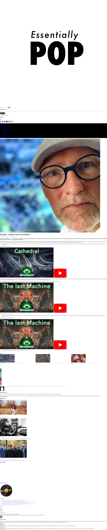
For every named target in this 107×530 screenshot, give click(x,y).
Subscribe (2, 113)
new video (40, 386)
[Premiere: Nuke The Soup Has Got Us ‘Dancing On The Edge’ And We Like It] (13, 457)
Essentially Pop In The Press (6, 131)
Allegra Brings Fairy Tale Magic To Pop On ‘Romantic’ (10, 504)
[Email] (0, 376)
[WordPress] (0, 380)
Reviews (12, 386)
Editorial (4, 127)
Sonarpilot (10, 238)
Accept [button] (39, 515)
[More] (1, 385)
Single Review (48, 386)
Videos (3, 136)
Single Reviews (15, 386)
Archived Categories (6, 128)
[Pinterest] (0, 383)
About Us (3, 125)
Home (3, 126)
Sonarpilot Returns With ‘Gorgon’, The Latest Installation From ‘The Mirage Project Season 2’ (12, 362)
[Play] (60, 273)
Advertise (1, 509)
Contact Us (3, 123)
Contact (1, 506)
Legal (2, 124)
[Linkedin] (0, 372)
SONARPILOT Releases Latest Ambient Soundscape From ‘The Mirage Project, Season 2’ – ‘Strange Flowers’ (86, 362)
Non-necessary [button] (2, 526)
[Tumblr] (0, 370)
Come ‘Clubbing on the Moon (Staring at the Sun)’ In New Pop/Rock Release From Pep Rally (15, 438)
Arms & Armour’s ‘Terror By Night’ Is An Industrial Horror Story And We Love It (14, 500)
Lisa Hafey (2, 236)
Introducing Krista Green (4, 417)
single (45, 386)
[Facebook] (0, 369)
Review (43, 386)
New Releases (5, 133)
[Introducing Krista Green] (13, 414)
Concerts (4, 135)
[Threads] (0, 379)
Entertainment (4, 137)
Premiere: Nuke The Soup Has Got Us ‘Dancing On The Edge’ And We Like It (12, 460)
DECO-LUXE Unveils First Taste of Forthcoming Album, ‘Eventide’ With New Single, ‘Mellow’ (16, 501)
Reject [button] (41, 515)
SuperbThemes (15, 514)
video (61, 386)
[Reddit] (0, 373)
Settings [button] (43, 515)
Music (1, 386)
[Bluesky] (0, 377)
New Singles (8, 386)
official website (26, 350)
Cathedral (26, 386)
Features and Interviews (5, 130)
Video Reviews (20, 386)
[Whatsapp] (0, 374)
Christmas (6, 129)
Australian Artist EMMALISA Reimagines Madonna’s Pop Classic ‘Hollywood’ (13, 502)
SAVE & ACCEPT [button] (2, 529)
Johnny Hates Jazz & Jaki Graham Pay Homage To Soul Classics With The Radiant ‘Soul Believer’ (16, 503)
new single (37, 386)
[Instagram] (0, 382)
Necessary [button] (1, 523)
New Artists (5, 134)
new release (33, 386)
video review (64, 386)
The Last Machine (57, 386)
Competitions (5, 132)
